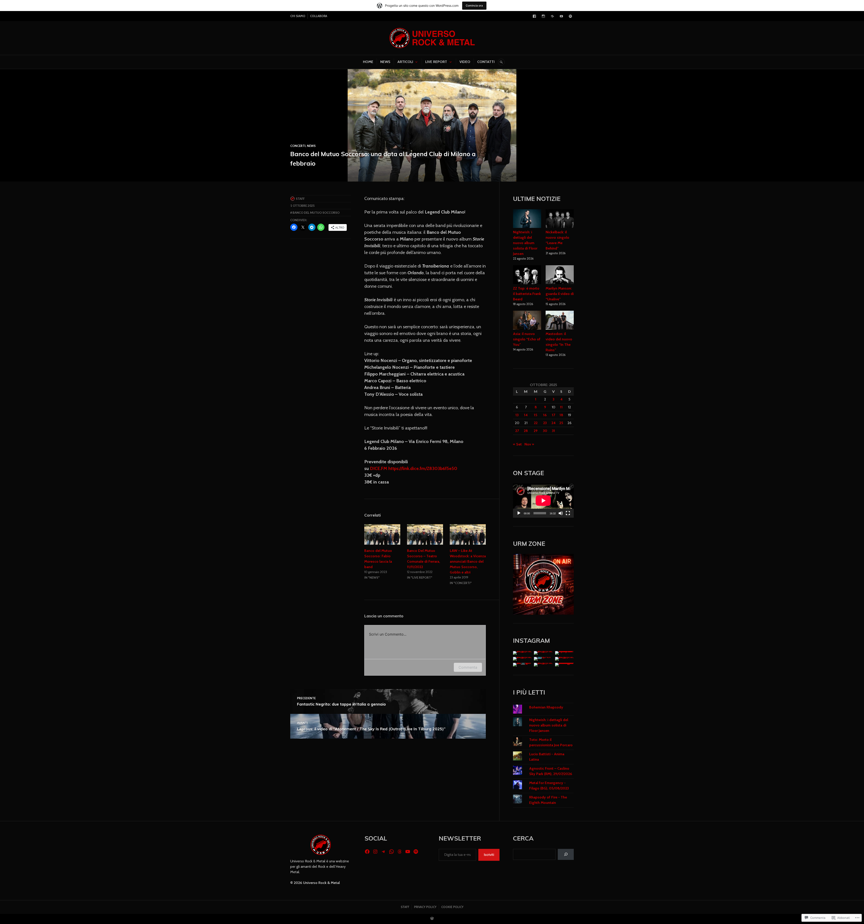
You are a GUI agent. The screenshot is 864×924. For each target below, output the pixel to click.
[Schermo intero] (568, 513)
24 (553, 423)
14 (526, 415)
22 (536, 423)
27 (517, 431)
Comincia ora (474, 5)
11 (561, 407)
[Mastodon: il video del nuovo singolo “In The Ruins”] (560, 321)
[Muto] (560, 513)
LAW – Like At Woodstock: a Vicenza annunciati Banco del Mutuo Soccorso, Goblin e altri (468, 561)
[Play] (519, 513)
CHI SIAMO (297, 16)
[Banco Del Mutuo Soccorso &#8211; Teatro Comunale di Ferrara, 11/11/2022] (425, 534)
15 (535, 415)
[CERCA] (501, 62)
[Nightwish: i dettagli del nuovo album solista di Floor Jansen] (527, 219)
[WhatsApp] (391, 851)
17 (553, 415)
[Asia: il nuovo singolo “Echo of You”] (527, 321)
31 (553, 431)
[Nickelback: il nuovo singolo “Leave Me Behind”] (560, 219)
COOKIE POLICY (452, 907)
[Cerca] (566, 854)
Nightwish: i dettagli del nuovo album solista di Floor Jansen (525, 243)
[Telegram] (552, 16)
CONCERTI (298, 146)
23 (545, 423)
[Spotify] (570, 16)
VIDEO (464, 62)
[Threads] (399, 851)
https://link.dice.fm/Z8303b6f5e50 (422, 468)
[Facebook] (534, 16)
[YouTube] (561, 16)
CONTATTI (486, 62)
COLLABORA (318, 16)
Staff (300, 198)
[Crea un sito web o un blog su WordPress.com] (432, 918)
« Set (517, 444)
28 (526, 431)
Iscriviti (489, 854)
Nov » (529, 444)
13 (517, 415)
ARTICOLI (405, 62)
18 (561, 415)
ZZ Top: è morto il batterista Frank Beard (527, 293)
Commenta (468, 667)
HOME (368, 62)
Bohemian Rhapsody (546, 707)
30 (545, 431)
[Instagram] (543, 16)
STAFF (405, 907)
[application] (543, 500)
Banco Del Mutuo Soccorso (316, 212)
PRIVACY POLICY (425, 907)
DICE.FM (378, 468)
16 (545, 415)
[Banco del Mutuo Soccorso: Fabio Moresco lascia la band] (382, 534)
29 (536, 431)
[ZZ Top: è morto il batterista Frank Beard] (527, 275)
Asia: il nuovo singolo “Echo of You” (526, 339)
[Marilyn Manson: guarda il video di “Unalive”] (560, 275)
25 (561, 423)
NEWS (385, 62)
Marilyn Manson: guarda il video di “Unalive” (560, 293)
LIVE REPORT (436, 62)
